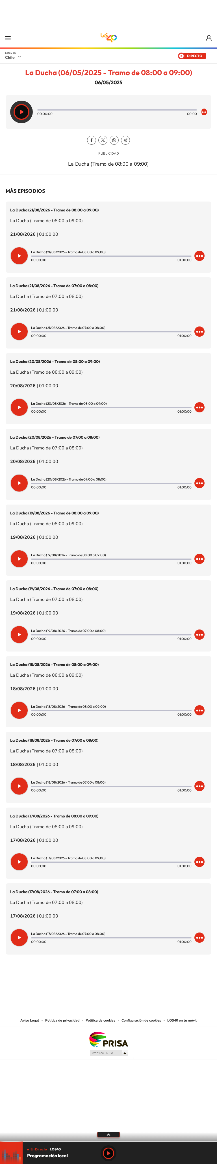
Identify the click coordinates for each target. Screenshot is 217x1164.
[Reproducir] (21, 112)
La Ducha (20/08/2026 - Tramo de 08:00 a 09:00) (55, 361)
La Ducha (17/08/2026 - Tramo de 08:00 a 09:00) (54, 816)
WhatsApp (114, 140)
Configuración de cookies (141, 1020)
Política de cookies (100, 1020)
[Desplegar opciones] (204, 112)
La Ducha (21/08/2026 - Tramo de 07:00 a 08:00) (54, 285)
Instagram (85, 982)
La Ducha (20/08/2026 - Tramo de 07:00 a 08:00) (54, 437)
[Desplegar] (108, 1134)
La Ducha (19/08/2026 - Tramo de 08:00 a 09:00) (54, 513)
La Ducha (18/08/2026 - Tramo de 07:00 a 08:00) (54, 740)
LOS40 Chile (108, 38)
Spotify (131, 982)
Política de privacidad (62, 1020)
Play (108, 1153)
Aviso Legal (29, 1020)
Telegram (125, 140)
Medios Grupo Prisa (108, 1053)
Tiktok (74, 982)
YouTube (97, 982)
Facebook (91, 140)
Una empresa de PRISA (108, 1039)
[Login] (209, 38)
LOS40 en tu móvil (182, 1020)
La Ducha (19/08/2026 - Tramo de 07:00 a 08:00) (54, 588)
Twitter (102, 140)
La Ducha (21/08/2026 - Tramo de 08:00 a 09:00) (54, 210)
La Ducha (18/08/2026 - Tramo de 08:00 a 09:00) (54, 664)
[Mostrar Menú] (8, 37)
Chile (10, 57)
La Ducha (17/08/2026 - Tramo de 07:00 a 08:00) (54, 891)
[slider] (108, 1141)
